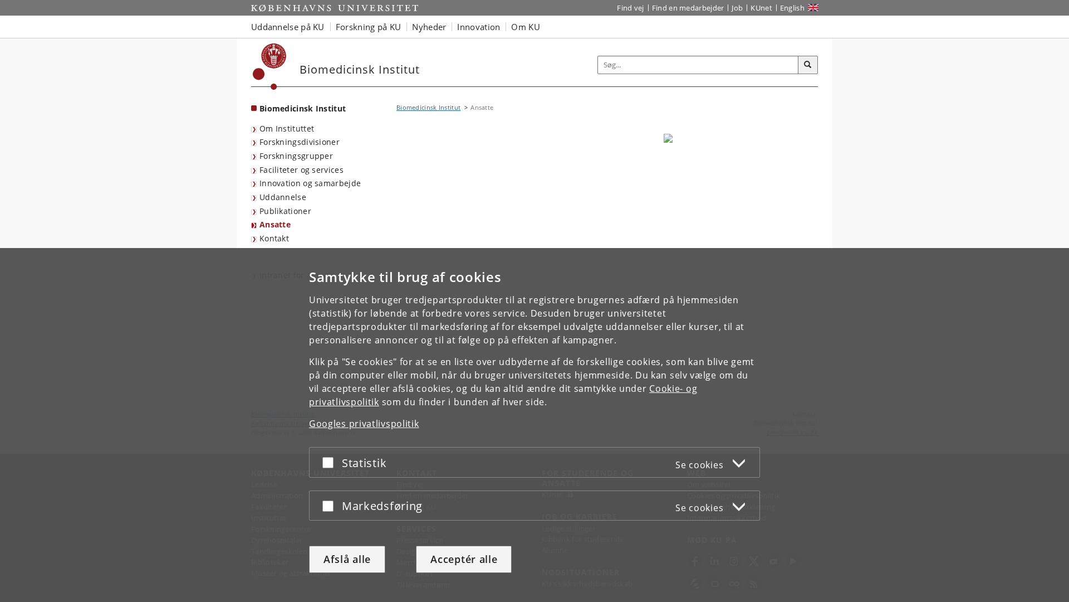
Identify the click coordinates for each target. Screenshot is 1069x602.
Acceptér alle (463, 559)
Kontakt (274, 238)
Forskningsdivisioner (299, 142)
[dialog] (534, 425)
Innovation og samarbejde (310, 183)
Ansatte (275, 224)
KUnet (761, 8)
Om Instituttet (286, 128)
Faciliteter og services (301, 169)
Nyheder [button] (429, 26)
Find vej (630, 8)
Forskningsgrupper (296, 156)
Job (737, 8)
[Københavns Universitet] (270, 66)
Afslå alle (347, 559)
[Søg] (808, 65)
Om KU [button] (525, 26)
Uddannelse (282, 197)
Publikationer (285, 211)
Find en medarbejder (688, 8)
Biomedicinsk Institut (302, 108)
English (792, 8)
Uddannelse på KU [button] (288, 26)
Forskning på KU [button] (368, 26)
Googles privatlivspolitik (364, 423)
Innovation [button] (478, 26)
